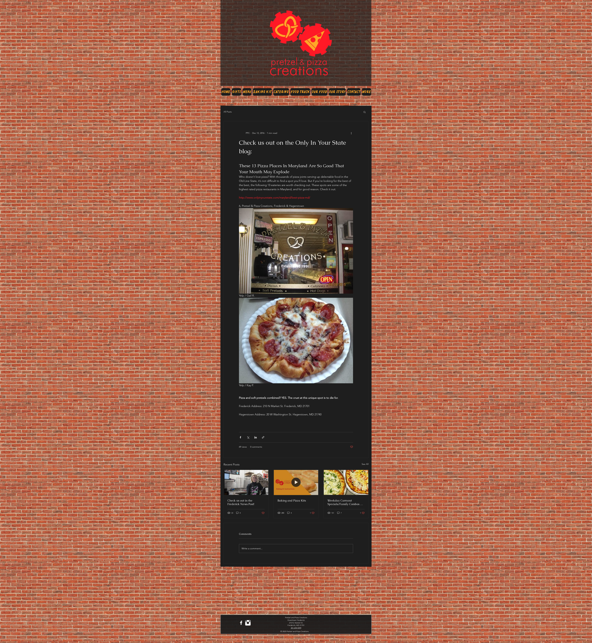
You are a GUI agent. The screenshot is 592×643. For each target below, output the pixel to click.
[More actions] (351, 133)
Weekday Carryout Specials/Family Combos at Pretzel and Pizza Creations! (345, 502)
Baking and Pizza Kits (292, 500)
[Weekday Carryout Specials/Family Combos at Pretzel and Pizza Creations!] (346, 482)
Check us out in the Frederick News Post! (240, 502)
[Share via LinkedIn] (255, 437)
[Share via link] (263, 437)
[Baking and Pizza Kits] (296, 482)
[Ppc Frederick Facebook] (241, 623)
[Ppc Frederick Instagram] (248, 623)
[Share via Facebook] (240, 437)
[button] (364, 112)
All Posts (228, 111)
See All (365, 464)
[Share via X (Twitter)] (248, 437)
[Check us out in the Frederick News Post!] (246, 482)
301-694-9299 (296, 628)
